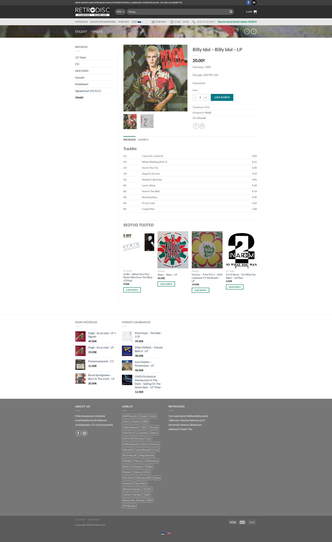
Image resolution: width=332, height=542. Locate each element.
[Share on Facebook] (196, 126)
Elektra (154, 432)
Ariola (153, 416)
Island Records (143, 449)
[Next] (182, 78)
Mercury (139, 460)
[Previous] (129, 78)
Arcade (143, 416)
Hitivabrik (128, 449)
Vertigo (137, 494)
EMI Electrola (137, 438)
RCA (147, 472)
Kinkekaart (81, 84)
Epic (149, 438)
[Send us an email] (254, 2)
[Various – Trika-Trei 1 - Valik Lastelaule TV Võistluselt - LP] (207, 249)
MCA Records (130, 455)
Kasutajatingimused (103, 21)
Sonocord (127, 483)
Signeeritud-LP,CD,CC (88, 90)
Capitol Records (131, 427)
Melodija (127, 460)
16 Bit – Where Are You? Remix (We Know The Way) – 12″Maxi (138, 277)
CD (77, 64)
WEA (150, 500)
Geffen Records (130, 444)
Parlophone (137, 466)
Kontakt (124, 21)
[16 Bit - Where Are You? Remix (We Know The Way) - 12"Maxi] (138, 249)
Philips (149, 466)
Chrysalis (201, 118)
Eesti (135, 21)
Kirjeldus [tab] (129, 139)
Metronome (152, 460)
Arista (126, 421)
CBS (144, 427)
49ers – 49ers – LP (167, 274)
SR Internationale (131, 489)
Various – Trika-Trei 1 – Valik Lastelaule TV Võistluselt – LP (207, 277)
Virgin (147, 494)
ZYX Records (129, 505)
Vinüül (97, 31)
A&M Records (130, 416)
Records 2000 (144, 477)
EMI (125, 438)
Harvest (155, 444)
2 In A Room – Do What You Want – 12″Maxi (241, 276)
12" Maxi (80, 57)
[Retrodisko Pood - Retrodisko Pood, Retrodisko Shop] (92, 11)
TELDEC (147, 489)
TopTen (126, 494)
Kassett (79, 77)
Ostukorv (81, 21)
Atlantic (136, 421)
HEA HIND (81, 70)
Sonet (157, 477)
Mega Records (147, 455)
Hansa (144, 444)
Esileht (81, 31)
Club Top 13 (129, 432)
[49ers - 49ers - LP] (173, 249)
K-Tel (156, 449)
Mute (125, 466)
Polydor (127, 472)
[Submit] (231, 12)
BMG (145, 421)
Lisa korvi (222, 97)
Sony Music (140, 483)
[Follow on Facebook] (248, 2)
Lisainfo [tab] (143, 139)
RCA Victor (128, 477)
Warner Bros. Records (133, 500)
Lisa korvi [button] (132, 290)
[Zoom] (127, 107)
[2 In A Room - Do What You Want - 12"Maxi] (241, 249)
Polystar (138, 472)
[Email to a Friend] (202, 126)
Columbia (142, 432)
